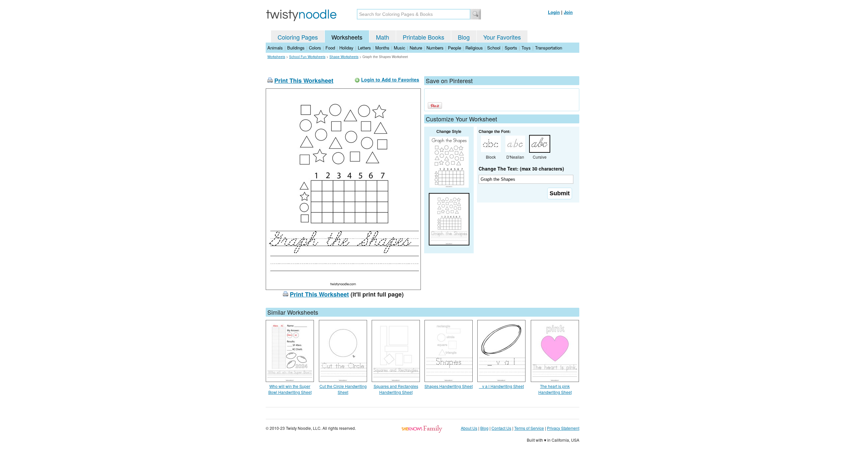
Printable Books (423, 37)
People (454, 48)
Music (399, 48)
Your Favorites (502, 37)
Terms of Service (529, 428)
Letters (364, 48)
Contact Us (501, 428)
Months (382, 48)
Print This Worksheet (303, 80)
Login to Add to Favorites (390, 79)
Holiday (346, 48)
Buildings (296, 48)
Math (382, 37)
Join (568, 12)
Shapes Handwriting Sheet (448, 386)
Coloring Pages (298, 37)
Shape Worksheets (343, 56)
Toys (526, 48)
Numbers (435, 48)
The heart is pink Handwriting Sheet (555, 389)
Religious (474, 48)
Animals (275, 48)
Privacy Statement (563, 428)
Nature (416, 48)
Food (330, 48)
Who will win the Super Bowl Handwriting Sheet (290, 389)
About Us (469, 428)
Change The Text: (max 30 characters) (521, 168)
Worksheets (346, 37)
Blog (464, 37)
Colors (315, 48)
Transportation (548, 48)
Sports (511, 48)
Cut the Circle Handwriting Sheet (343, 389)
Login (554, 12)
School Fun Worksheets (307, 56)
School (493, 48)
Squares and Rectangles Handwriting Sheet (396, 389)
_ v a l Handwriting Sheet (501, 386)
